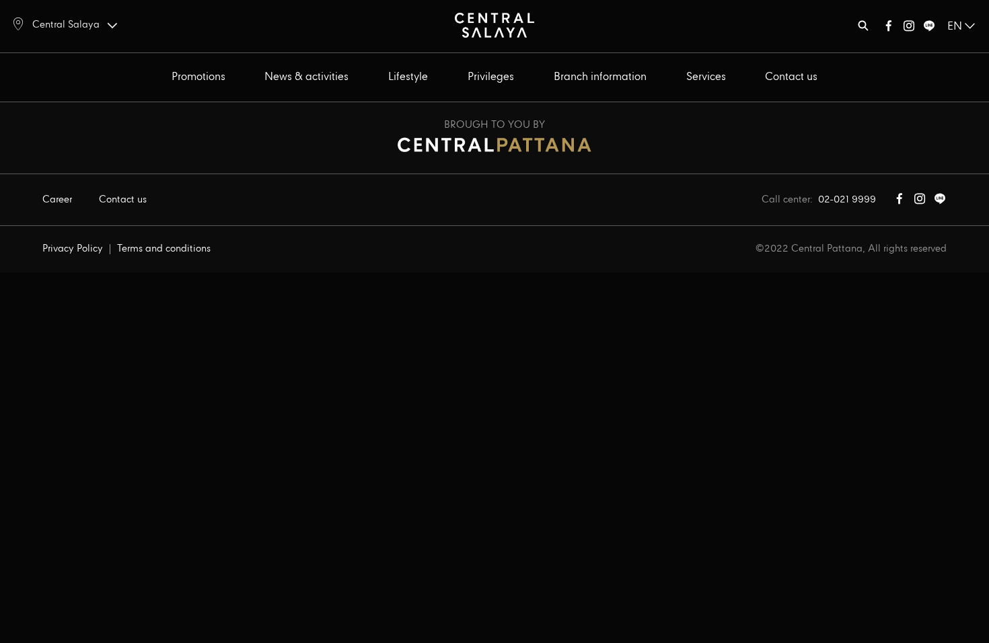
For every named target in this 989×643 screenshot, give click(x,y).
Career (57, 199)
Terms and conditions (164, 248)
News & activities (306, 77)
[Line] (929, 28)
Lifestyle (408, 77)
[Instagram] (909, 28)
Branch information (600, 77)
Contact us (791, 77)
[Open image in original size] (494, 24)
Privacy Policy (72, 248)
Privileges (491, 77)
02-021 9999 (847, 199)
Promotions (198, 77)
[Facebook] (888, 28)
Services (706, 77)
